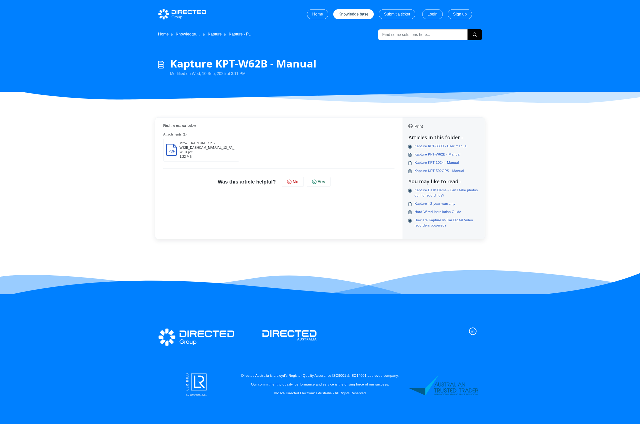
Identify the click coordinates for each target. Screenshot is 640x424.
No (295, 181)
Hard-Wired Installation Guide (437, 212)
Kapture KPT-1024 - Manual (436, 162)
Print (418, 126)
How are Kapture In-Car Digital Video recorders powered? (443, 222)
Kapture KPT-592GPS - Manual (439, 171)
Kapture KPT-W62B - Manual (437, 154)
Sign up (460, 14)
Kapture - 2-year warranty (434, 204)
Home (317, 14)
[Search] (475, 34)
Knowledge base (353, 14)
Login (433, 14)
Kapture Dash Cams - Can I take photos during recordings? (446, 192)
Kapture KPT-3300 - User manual (440, 146)
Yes (321, 181)
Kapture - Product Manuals (252, 34)
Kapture (215, 34)
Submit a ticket (397, 14)
